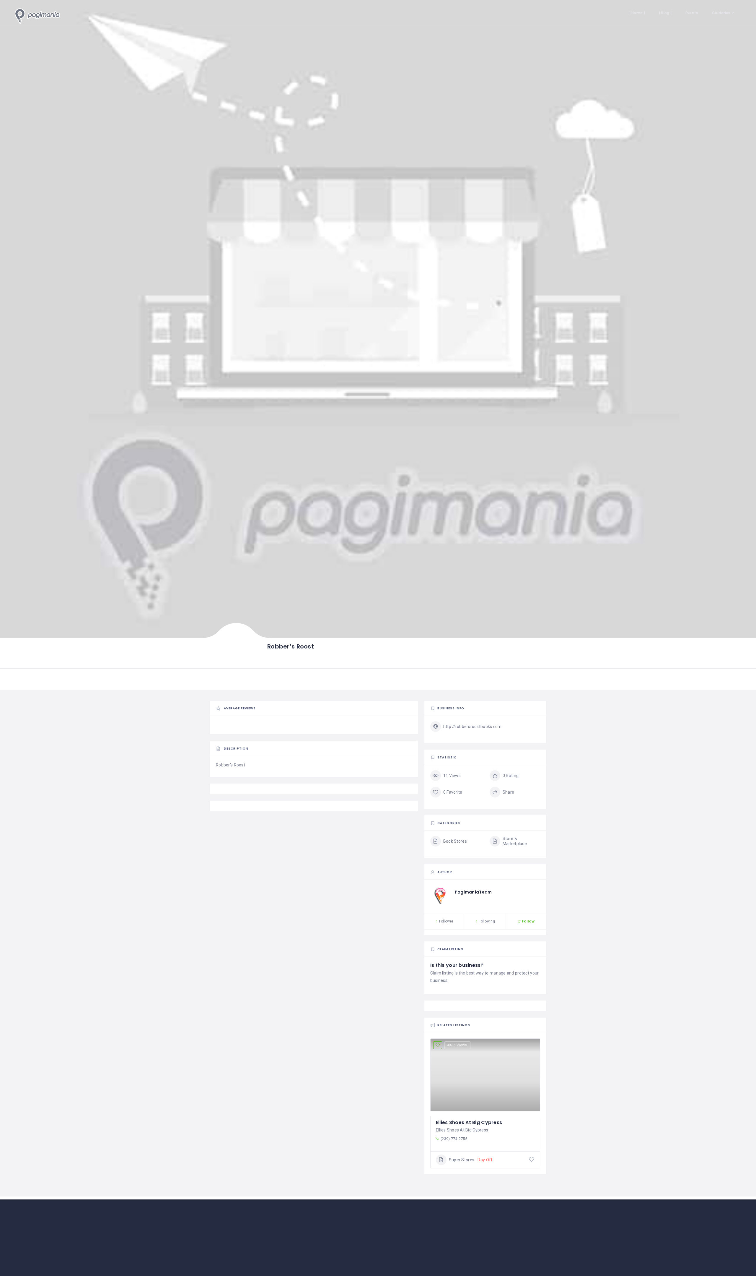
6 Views (460, 1045)
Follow (528, 921)
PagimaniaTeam (473, 892)
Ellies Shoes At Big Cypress (469, 1122)
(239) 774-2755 (454, 1138)
